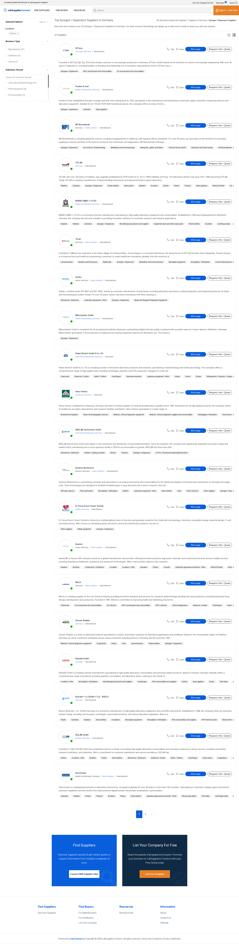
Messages (221, 2)
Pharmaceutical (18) (17, 89)
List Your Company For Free (203, 3)
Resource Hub (126, 913)
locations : (10, 28)
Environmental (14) (16, 95)
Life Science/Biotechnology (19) (22, 83)
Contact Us (165, 917)
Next (152, 814)
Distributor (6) (14, 55)
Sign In (223, 10)
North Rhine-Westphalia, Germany (88, 357)
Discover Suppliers (47, 913)
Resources (79, 10)
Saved (232, 3)
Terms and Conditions (151, 939)
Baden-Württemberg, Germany (87, 90)
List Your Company (154, 874)
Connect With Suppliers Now (84, 874)
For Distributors (86, 917)
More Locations (91, 128)
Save (181, 49)
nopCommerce (77, 939)
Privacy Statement (172, 939)
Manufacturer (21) (16, 49)
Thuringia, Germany (83, 51)
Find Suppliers (42, 10)
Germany (79, 166)
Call (172, 49)
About (163, 913)
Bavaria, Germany (82, 738)
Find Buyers (62, 10)
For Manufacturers (88, 913)
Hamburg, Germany (83, 395)
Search (94, 10)
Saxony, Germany (82, 509)
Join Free (232, 10)
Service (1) (13, 62)
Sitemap (164, 922)
